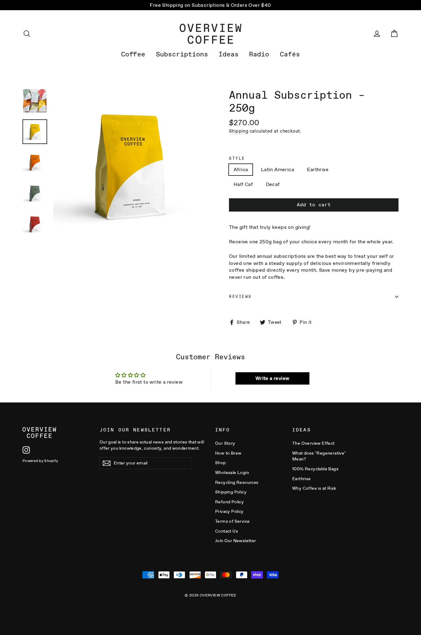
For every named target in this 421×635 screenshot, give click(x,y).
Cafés (290, 54)
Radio (259, 54)
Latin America (277, 169)
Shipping (238, 131)
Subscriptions (182, 54)
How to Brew (228, 453)
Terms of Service (232, 521)
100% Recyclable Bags (315, 469)
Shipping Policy (231, 492)
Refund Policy (229, 502)
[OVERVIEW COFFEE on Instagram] (26, 450)
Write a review (272, 378)
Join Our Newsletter (235, 540)
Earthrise (318, 169)
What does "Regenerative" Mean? (319, 456)
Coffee (133, 54)
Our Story (225, 443)
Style (237, 158)
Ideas (229, 54)
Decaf (273, 184)
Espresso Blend (360, 169)
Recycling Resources (237, 482)
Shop (220, 462)
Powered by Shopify (40, 460)
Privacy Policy (229, 511)
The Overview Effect (313, 443)
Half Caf (243, 184)
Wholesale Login (232, 472)
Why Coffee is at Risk (314, 488)
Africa (241, 169)
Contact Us (226, 531)
